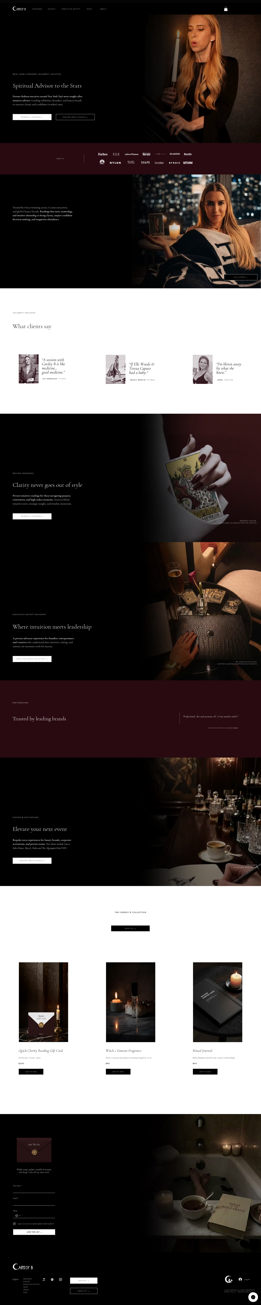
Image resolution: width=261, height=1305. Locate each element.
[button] (226, 9)
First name (17, 1186)
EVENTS (26, 1281)
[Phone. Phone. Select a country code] (18, 1215)
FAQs (25, 1292)
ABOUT (26, 1289)
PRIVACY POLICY (230, 1291)
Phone (15, 1211)
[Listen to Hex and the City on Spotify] (52, 1279)
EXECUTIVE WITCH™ (31, 1284)
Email (15, 1198)
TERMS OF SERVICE (245, 1291)
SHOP (25, 1287)
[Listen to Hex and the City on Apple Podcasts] (44, 1279)
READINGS (27, 1279)
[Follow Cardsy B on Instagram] (60, 1279)
